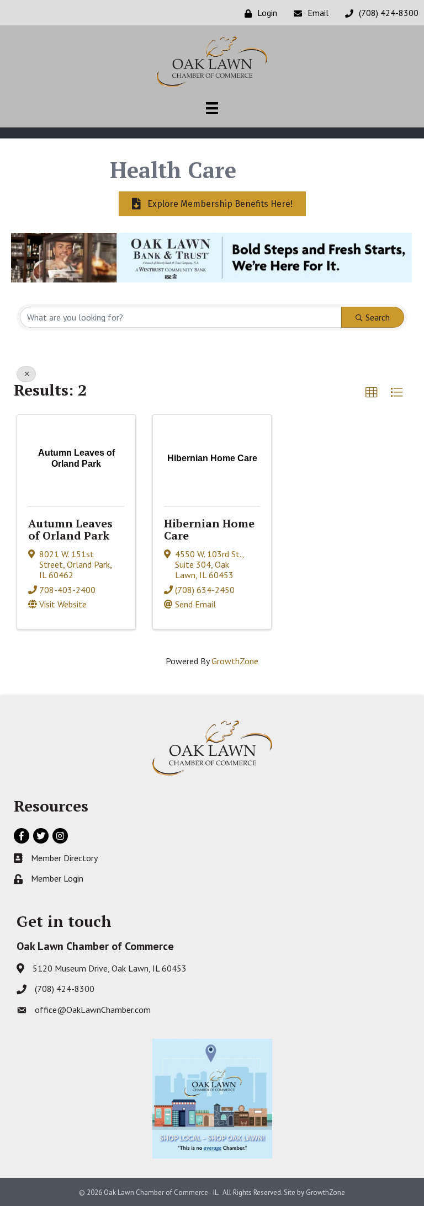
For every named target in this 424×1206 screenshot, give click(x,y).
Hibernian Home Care (209, 529)
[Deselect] (26, 374)
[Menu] (212, 108)
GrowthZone (234, 660)
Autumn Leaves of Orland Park (70, 529)
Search (377, 317)
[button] (372, 393)
